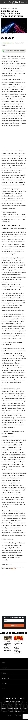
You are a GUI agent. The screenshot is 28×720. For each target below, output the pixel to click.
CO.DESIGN (13, 8)
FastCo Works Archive (20, 711)
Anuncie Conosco (20, 705)
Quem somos (6, 705)
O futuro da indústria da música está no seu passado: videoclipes (7, 646)
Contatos (5, 711)
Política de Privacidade (12, 708)
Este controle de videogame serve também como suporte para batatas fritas (18, 648)
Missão (13, 705)
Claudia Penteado (8, 43)
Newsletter (24, 2)
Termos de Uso (23, 708)
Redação (3, 708)
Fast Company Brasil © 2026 (14, 715)
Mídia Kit (11, 711)
